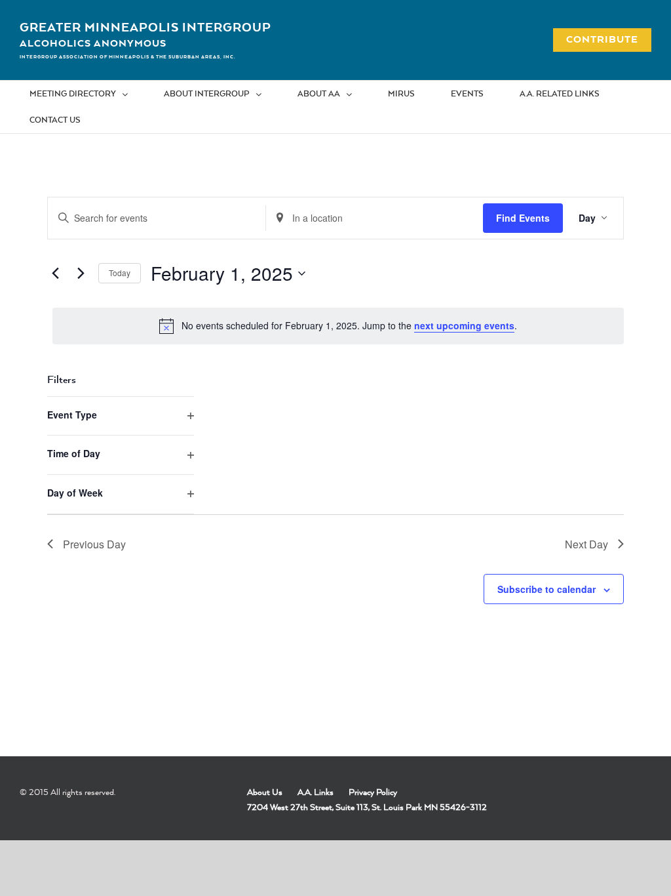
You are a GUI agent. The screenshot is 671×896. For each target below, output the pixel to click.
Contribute (595, 39)
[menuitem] (87, 94)
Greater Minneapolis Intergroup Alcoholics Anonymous (145, 35)
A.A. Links (315, 792)
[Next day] (80, 273)
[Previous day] (55, 273)
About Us (264, 792)
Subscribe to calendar (546, 589)
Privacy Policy (373, 792)
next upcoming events (464, 325)
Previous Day (94, 544)
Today (119, 272)
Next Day (586, 544)
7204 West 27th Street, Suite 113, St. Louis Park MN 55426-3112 (367, 807)
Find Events (523, 217)
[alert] (338, 326)
